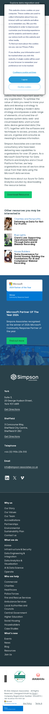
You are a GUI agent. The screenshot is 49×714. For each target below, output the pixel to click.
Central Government (15, 613)
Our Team (9, 516)
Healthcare (10, 589)
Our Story (9, 508)
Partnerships (11, 524)
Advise (7, 545)
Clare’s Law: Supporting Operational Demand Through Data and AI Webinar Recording (27, 241)
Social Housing (12, 620)
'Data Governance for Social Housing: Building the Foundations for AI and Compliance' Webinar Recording (29, 258)
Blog (6, 646)
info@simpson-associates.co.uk (21, 467)
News (7, 642)
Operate (9, 571)
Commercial (10, 582)
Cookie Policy (26, 703)
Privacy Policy (28, 47)
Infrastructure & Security (17, 549)
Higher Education (13, 616)
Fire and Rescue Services (17, 597)
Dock (34, 693)
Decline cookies (24, 87)
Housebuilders (12, 624)
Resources (10, 650)
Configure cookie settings (24, 72)
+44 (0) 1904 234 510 (15, 452)
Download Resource (18, 194)
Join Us (8, 654)
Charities (9, 586)
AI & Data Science (13, 568)
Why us (8, 503)
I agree (24, 79)
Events (8, 638)
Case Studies (11, 628)
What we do (11, 540)
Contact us (10, 535)
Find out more (16, 340)
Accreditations (12, 520)
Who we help (11, 576)
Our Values (10, 512)
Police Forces (11, 593)
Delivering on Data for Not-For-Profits (29, 222)
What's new (11, 633)
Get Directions (12, 409)
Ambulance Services (15, 601)
